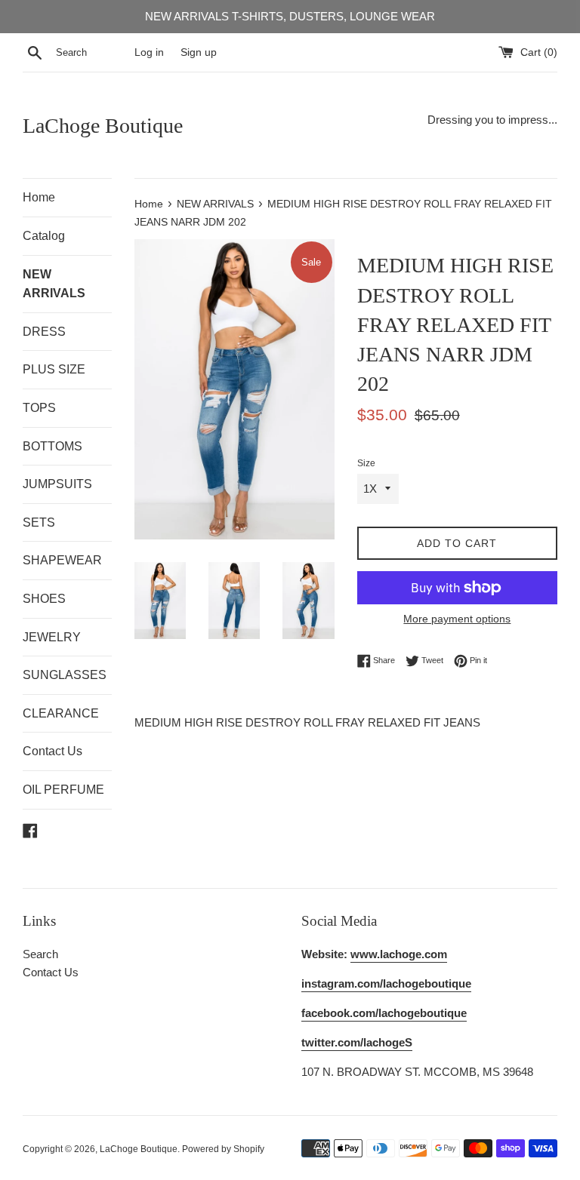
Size (366, 463)
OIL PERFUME (63, 789)
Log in (149, 52)
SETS (39, 522)
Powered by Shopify (223, 1149)
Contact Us (52, 751)
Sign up (198, 52)
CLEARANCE (61, 713)
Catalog (44, 235)
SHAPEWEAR (62, 560)
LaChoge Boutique (103, 125)
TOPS (39, 407)
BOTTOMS (52, 446)
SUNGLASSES (64, 674)
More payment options (457, 619)
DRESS (44, 331)
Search (40, 954)
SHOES (44, 598)
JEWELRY (52, 637)
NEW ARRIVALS (54, 284)
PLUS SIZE (54, 369)
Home (39, 197)
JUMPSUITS (57, 484)
